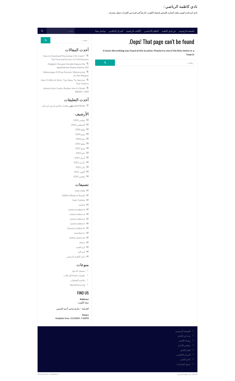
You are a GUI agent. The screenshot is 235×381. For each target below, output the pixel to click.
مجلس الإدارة (184, 345)
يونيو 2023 (80, 148)
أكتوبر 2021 (79, 171)
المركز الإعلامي (116, 30)
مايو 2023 (80, 153)
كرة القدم (80, 247)
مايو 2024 (80, 138)
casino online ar (77, 219)
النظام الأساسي (151, 30)
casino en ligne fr (76, 209)
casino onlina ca (77, 214)
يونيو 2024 (80, 134)
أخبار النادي (185, 359)
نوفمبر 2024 (79, 120)
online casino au (77, 237)
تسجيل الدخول (78, 270)
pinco (82, 242)
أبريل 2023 (79, 157)
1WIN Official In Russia (73, 195)
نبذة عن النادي (184, 335)
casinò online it (77, 223)
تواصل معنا (100, 30)
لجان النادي (185, 350)
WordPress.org (77, 285)
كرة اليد (81, 251)
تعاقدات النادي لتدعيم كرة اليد (55, 105)
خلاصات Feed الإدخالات (74, 275)
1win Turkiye (78, 200)
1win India (80, 190)
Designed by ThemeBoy (48, 374)
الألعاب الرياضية (133, 30)
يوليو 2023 (80, 143)
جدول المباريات (183, 364)
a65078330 (79, 105)
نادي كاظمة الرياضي (75, 256)
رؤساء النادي (185, 340)
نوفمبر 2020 (79, 176)
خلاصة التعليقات (77, 280)
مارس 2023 (79, 162)
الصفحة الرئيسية (186, 30)
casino (82, 205)
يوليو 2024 (80, 129)
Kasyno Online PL (76, 228)
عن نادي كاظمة (169, 30)
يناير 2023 (80, 167)
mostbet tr (79, 233)
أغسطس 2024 (78, 124)
